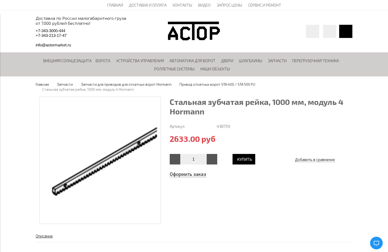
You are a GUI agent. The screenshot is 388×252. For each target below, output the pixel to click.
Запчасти (65, 84)
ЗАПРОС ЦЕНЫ (229, 5)
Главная (42, 84)
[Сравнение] (329, 31)
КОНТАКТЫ (182, 5)
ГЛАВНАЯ (115, 5)
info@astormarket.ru (53, 45)
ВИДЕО (204, 5)
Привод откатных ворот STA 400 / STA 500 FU (217, 84)
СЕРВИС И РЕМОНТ (264, 5)
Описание (44, 236)
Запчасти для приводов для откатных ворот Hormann (126, 84)
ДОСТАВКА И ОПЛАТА (148, 5)
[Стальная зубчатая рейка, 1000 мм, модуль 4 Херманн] (100, 222)
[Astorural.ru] (194, 38)
